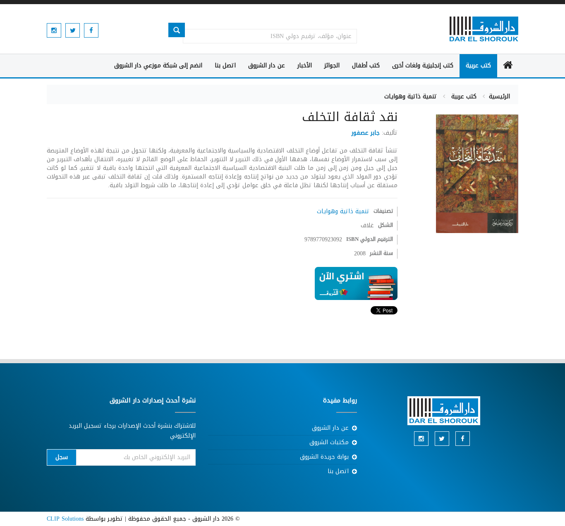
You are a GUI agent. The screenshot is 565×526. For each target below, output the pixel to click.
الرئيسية (499, 96)
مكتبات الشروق (329, 442)
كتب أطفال (366, 65)
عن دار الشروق (266, 65)
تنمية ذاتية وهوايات (410, 96)
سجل (61, 457)
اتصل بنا (225, 65)
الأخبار (304, 65)
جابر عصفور (366, 132)
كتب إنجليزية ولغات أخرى (422, 65)
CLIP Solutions (65, 518)
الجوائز (332, 65)
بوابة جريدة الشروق (324, 456)
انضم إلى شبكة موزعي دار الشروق (158, 65)
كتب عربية (478, 65)
